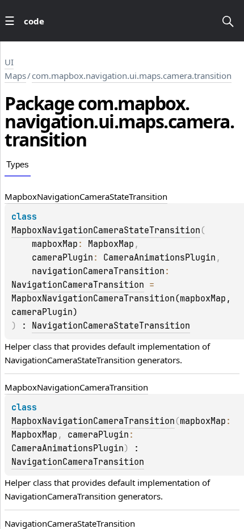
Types (17, 164)
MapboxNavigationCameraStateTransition (105, 230)
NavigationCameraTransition (77, 285)
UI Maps (15, 68)
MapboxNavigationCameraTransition (93, 421)
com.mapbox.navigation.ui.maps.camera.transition (132, 75)
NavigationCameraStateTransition (111, 325)
